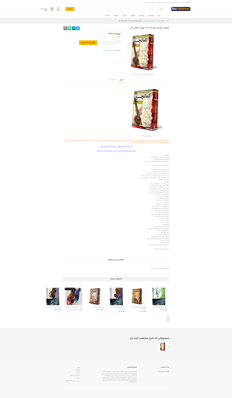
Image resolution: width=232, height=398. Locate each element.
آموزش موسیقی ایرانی (108, 50)
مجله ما (116, 16)
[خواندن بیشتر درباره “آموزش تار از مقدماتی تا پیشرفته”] (77, 304)
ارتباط (107, 16)
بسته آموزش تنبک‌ (98, 307)
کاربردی (124, 16)
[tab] (121, 80)
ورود (42, 9)
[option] (158, 299)
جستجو (70, 9)
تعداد (119, 40)
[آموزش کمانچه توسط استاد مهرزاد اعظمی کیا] (69, 28)
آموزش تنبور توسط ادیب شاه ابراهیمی (138, 308)
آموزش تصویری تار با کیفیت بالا (53, 307)
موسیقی (150, 16)
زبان (159, 16)
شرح (121, 80)
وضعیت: (118, 37)
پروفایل (78, 370)
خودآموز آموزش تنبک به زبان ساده (117, 308)
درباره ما (77, 378)
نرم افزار (141, 16)
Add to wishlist (75, 42)
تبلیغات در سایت (75, 375)
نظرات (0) (112, 80)
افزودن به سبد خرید (88, 42)
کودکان (133, 16)
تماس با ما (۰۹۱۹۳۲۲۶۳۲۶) (72, 381)
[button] (162, 304)
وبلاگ (78, 372)
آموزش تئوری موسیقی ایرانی (160, 307)
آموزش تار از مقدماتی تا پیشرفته (74, 307)
